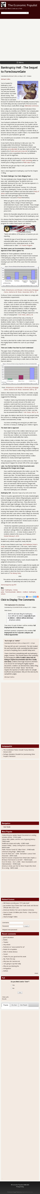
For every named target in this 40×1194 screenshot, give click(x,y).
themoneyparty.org (7, 585)
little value (27, 162)
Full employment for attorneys (15, 605)
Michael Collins (13, 76)
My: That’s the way (9, 959)
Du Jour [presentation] (14, 1005)
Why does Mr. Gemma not (11, 961)
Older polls (5, 997)
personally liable (12, 149)
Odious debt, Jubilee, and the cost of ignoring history (18, 839)
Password (5, 926)
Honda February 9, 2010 (11, 536)
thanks (5, 940)
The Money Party (15, 573)
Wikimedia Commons (31, 106)
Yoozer (5, 954)
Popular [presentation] (5, 1005)
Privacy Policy (20, 1187)
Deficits (5, 971)
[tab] (6, 1005)
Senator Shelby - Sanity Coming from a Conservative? (18, 845)
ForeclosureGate (10, 592)
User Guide (6, 827)
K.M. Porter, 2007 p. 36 (25, 315)
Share (30, 597)
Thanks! (5, 942)
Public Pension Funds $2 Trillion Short (14, 849)
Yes (13, 985)
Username (5, 922)
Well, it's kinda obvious (10, 952)
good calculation (8, 937)
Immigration (7, 968)
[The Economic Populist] (3, 6)
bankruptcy (8, 590)
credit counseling (26, 160)
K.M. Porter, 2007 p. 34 (31, 412)
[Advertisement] (20, 40)
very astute (6, 944)
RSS (15, 585)
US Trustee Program (25, 245)
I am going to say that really (12, 964)
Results (4, 999)
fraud (19, 197)
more (36, 973)
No (13, 988)
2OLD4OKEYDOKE (17, 607)
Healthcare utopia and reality (11, 843)
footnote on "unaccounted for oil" (14, 947)
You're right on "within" (12, 641)
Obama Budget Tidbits (10, 917)
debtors (19, 592)
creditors (25, 592)
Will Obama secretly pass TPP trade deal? (16, 903)
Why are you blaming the (11, 966)
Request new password (9, 930)
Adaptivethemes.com (27, 1192)
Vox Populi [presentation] (23, 1005)
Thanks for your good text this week (14, 956)
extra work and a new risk (19, 151)
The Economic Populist (22, 5)
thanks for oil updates (10, 949)
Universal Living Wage (9, 852)
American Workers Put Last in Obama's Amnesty (18, 910)
